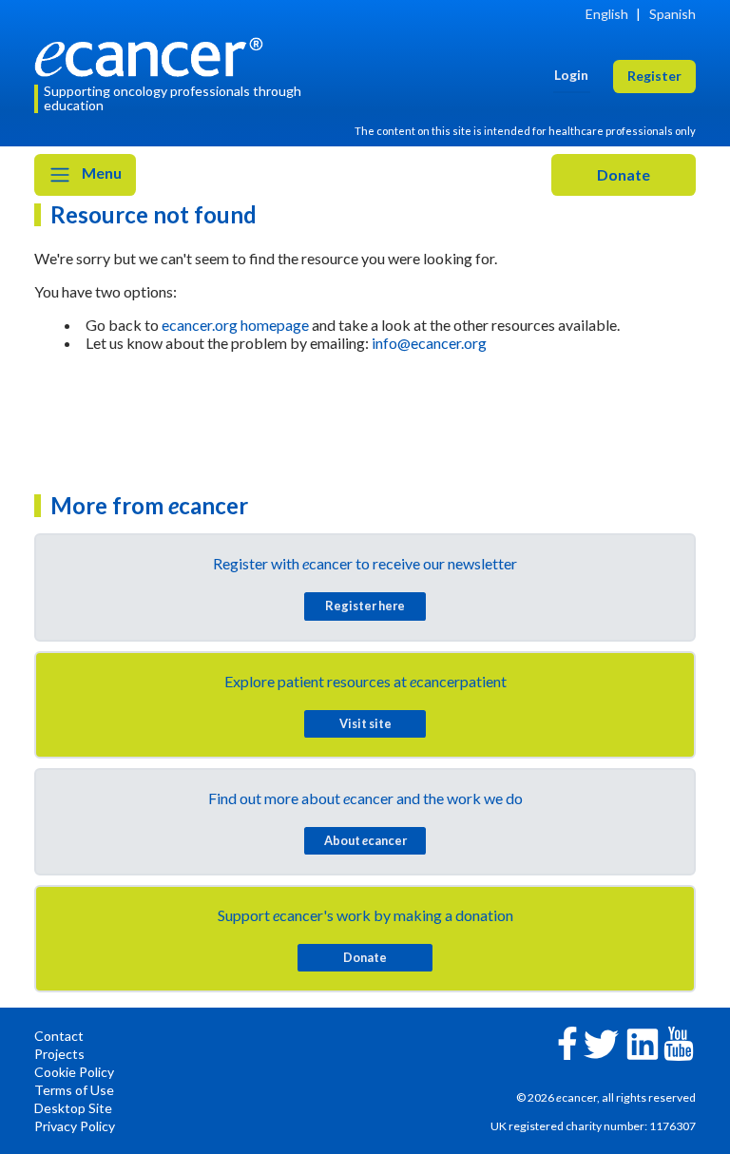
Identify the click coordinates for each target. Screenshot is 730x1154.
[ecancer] (154, 55)
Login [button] (571, 75)
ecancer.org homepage (235, 325)
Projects (59, 1054)
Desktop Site (73, 1108)
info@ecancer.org (429, 343)
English (607, 14)
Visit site (365, 723)
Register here (365, 605)
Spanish (672, 14)
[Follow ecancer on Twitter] (601, 1042)
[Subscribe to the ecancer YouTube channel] (679, 1042)
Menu (100, 172)
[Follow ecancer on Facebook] (567, 1041)
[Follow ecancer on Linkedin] (643, 1042)
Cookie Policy (74, 1072)
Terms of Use (74, 1090)
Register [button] (654, 75)
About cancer (365, 840)
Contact (59, 1036)
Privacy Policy (74, 1126)
